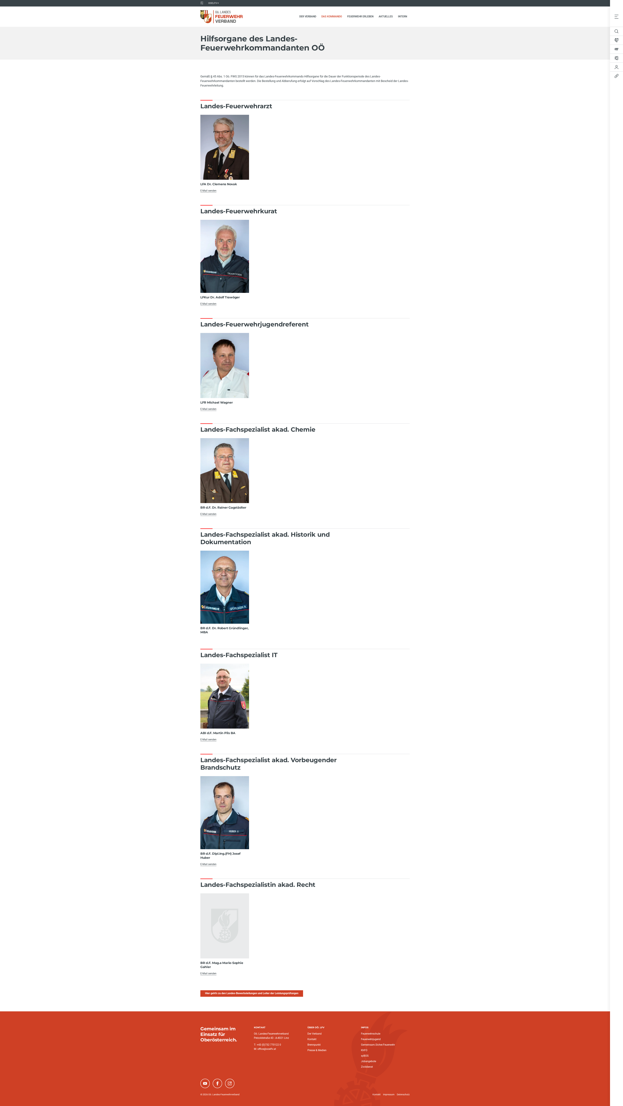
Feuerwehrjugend (371, 1039)
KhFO (364, 1050)
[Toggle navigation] (616, 16)
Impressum (388, 1094)
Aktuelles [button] (386, 16)
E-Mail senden (208, 190)
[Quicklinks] (616, 76)
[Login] (616, 67)
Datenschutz (403, 1094)
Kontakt (311, 1039)
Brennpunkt (314, 1044)
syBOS (365, 1055)
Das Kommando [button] (333, 16)
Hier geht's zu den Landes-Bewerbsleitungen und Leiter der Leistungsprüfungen (251, 993)
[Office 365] (616, 58)
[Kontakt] (616, 40)
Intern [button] (402, 16)
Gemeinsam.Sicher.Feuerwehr (378, 1044)
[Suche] (616, 31)
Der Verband (314, 1033)
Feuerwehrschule (370, 1033)
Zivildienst (367, 1066)
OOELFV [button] (212, 3)
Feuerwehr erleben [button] (360, 16)
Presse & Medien (316, 1050)
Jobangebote (368, 1061)
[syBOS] (616, 49)
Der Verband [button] (307, 16)
